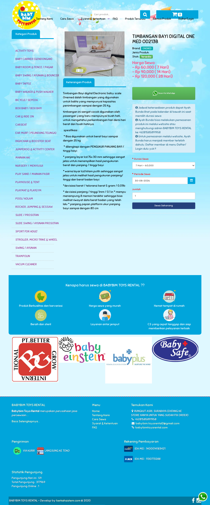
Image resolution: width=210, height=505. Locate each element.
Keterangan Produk (78, 82)
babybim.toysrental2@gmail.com (157, 423)
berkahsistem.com (68, 500)
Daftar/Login (186, 19)
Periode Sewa (142, 174)
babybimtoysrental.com (151, 427)
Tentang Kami (45, 19)
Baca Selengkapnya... (26, 421)
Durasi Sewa (141, 158)
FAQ (116, 19)
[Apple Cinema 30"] (94, 53)
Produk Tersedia (136, 19)
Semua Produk (162, 19)
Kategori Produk (26, 34)
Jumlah (136, 189)
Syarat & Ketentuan (94, 19)
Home (96, 411)
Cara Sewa (67, 19)
